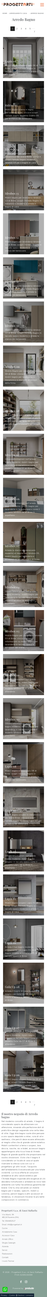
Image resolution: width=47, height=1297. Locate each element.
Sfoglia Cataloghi (8, 1243)
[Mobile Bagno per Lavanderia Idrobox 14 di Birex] (23, 145)
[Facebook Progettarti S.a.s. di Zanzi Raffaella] (21, 1281)
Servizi (4, 1250)
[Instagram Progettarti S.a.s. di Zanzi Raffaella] (26, 1281)
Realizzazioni (7, 1254)
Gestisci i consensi (25, 1295)
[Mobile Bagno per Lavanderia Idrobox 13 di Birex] (23, 189)
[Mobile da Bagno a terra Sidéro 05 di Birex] (23, 101)
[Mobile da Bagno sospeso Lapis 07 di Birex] (23, 806)
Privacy (4, 1295)
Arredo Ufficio (7, 1239)
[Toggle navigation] (42, 4)
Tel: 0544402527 (8, 1221)
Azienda (5, 1246)
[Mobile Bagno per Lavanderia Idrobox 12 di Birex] (23, 233)
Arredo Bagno (37, 13)
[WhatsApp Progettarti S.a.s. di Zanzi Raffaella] (5, 1289)
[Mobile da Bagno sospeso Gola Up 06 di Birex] (23, 1071)
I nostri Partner (8, 1261)
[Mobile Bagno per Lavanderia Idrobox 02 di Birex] (23, 718)
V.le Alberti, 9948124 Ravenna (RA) (10, 1215)
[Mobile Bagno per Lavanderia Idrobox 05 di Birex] (23, 542)
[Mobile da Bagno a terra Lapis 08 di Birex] (23, 762)
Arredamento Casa (18, 13)
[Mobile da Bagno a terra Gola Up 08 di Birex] (23, 983)
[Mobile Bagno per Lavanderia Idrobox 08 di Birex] (23, 410)
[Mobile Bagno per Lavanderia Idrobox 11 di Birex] (23, 277)
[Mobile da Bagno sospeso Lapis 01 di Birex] (23, 939)
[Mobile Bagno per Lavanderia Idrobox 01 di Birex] (23, 674)
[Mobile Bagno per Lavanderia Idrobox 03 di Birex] (23, 630)
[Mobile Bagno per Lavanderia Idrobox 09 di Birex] (23, 366)
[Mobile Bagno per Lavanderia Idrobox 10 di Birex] (23, 322)
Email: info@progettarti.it (12, 1224)
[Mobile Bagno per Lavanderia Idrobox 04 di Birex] (23, 586)
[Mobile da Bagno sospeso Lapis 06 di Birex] (23, 57)
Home (5, 13)
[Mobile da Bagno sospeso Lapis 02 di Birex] (23, 894)
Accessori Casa (8, 1235)
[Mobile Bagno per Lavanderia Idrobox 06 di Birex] (23, 498)
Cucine (4, 1228)
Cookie (12, 1295)
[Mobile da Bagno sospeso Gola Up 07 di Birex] (23, 1027)
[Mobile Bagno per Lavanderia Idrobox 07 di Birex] (23, 454)
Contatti (5, 1257)
